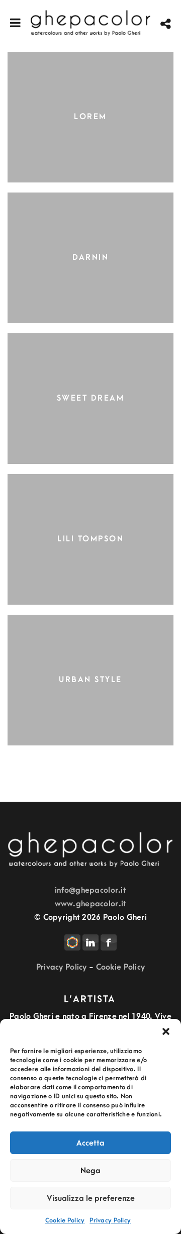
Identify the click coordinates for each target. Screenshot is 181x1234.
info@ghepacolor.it (90, 890)
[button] (166, 1031)
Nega (90, 1170)
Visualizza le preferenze (91, 1198)
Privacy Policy (110, 1220)
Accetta (90, 1143)
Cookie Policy (65, 1220)
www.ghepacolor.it (91, 903)
